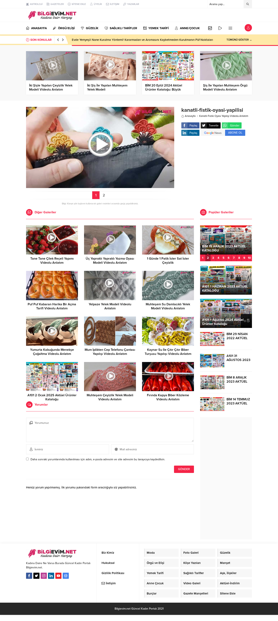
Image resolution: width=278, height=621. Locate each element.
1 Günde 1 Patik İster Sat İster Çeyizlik (168, 261)
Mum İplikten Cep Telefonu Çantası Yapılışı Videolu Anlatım (110, 352)
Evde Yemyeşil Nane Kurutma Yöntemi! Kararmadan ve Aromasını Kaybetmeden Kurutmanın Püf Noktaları (142, 40)
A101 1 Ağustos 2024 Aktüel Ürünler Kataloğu (223, 322)
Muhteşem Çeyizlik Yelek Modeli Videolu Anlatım (110, 397)
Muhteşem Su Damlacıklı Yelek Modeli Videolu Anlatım (168, 306)
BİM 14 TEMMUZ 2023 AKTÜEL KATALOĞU (238, 403)
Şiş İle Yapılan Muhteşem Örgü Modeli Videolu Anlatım (225, 87)
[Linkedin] (51, 576)
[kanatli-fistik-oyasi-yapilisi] (100, 186)
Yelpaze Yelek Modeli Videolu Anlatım (110, 306)
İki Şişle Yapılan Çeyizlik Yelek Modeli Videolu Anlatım (50, 87)
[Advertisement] (216, 171)
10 (249, 258)
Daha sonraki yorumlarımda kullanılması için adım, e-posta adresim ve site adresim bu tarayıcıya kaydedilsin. (98, 459)
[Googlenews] (66, 576)
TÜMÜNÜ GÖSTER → (239, 39)
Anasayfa (190, 116)
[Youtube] (58, 576)
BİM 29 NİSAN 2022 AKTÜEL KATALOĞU (237, 338)
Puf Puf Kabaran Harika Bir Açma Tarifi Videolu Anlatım (52, 306)
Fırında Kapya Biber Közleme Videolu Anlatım (168, 397)
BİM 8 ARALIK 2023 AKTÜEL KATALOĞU (237, 381)
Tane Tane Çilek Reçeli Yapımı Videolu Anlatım (52, 261)
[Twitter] (36, 576)
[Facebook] (29, 576)
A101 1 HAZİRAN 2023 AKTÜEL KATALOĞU (225, 288)
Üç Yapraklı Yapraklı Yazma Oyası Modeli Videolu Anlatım (110, 261)
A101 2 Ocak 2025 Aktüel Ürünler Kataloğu (52, 397)
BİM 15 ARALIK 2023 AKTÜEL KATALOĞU (224, 248)
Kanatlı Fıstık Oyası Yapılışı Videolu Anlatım (223, 116)
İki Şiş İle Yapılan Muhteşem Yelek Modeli (107, 87)
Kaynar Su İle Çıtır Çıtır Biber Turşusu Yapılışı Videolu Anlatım (168, 352)
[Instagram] (44, 576)
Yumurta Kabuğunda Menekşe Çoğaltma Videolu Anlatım (52, 352)
